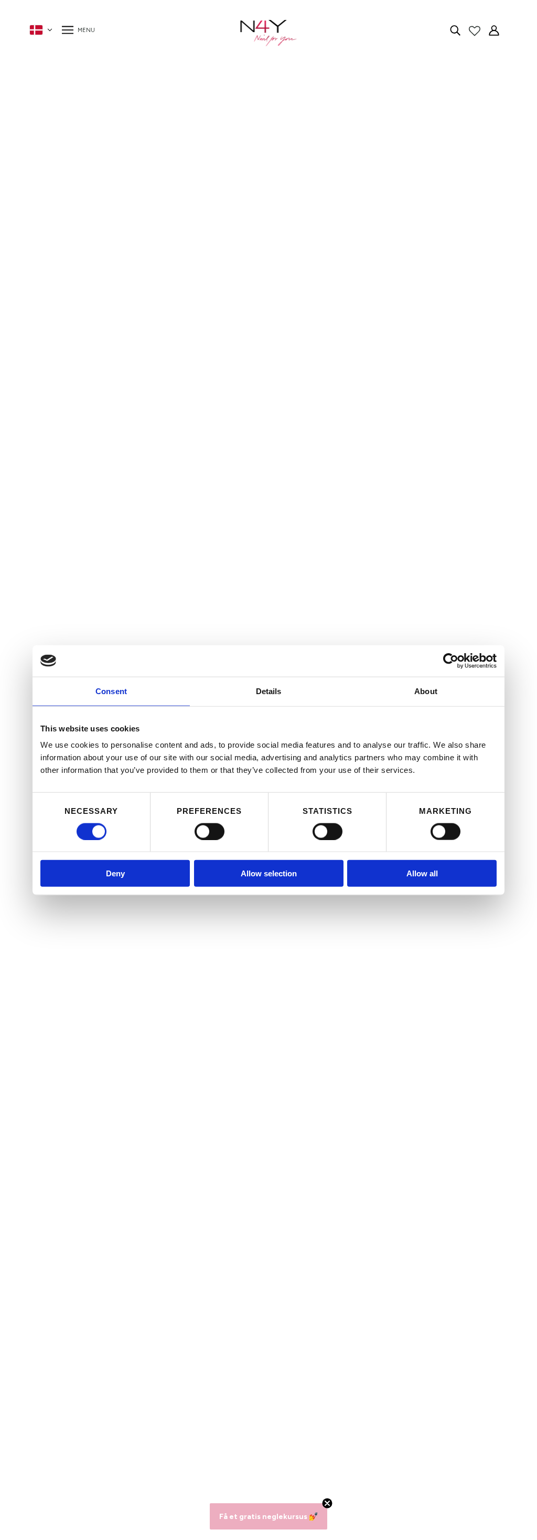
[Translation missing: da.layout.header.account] (494, 29)
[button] (268, 1516)
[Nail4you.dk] (269, 33)
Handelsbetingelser (147, 1412)
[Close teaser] (327, 1503)
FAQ (119, 1386)
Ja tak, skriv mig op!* (390, 1406)
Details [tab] (269, 690)
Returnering (133, 1437)
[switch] (209, 831)
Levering (127, 1424)
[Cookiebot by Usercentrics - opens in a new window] (451, 660)
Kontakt (126, 1399)
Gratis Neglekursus (146, 1449)
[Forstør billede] (213, 232)
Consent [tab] (111, 690)
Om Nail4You (135, 1361)
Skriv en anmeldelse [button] (342, 1222)
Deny (115, 873)
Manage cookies (141, 1462)
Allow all (422, 873)
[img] (455, 29)
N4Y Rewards (137, 1374)
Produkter (408, 98)
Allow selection (269, 873)
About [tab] (425, 690)
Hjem (374, 98)
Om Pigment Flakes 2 (439, 171)
